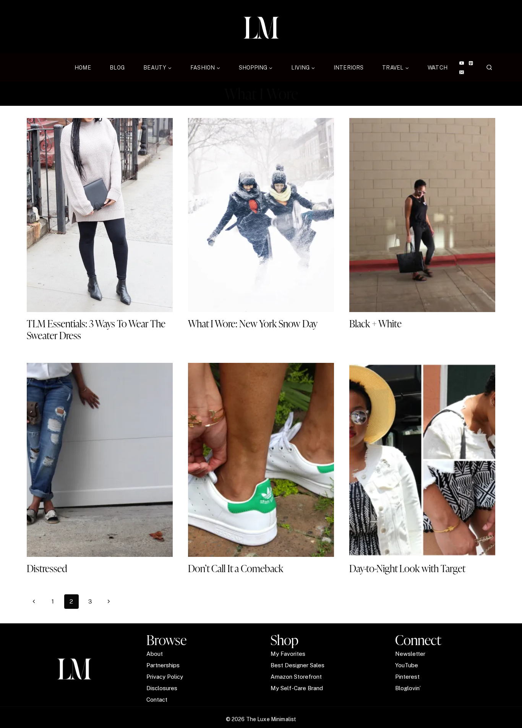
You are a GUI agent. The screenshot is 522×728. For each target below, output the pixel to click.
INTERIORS (348, 68)
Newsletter (410, 653)
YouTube (406, 665)
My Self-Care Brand (297, 688)
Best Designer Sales (297, 665)
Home (83, 68)
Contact (156, 699)
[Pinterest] (471, 63)
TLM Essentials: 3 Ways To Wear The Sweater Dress (96, 329)
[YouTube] (461, 63)
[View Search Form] (489, 68)
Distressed (47, 568)
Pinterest (407, 676)
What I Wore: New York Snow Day (253, 323)
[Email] (461, 72)
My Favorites (288, 653)
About (154, 653)
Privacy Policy (164, 676)
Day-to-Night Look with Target (407, 568)
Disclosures (161, 688)
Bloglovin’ (408, 688)
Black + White (375, 323)
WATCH (437, 68)
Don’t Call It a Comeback (235, 568)
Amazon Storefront (296, 676)
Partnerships (163, 665)
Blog (117, 68)
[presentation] (100, 215)
